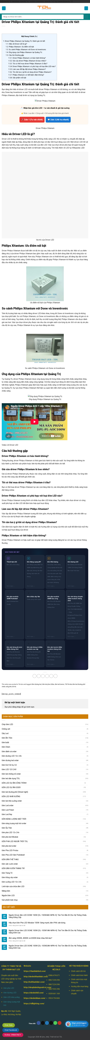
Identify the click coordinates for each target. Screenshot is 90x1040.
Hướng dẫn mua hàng (79, 937)
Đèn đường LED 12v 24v (12, 707)
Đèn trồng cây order (10, 828)
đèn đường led (36, 635)
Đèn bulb (5, 693)
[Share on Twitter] (43, 627)
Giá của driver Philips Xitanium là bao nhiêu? (27, 61)
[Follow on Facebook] (39, 974)
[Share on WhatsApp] (34, 627)
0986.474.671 (54, 926)
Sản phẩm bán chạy (10, 851)
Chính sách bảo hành (79, 926)
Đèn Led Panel (8, 761)
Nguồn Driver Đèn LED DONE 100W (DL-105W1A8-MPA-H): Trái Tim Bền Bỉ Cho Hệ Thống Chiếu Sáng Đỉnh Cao (48, 882)
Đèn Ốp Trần (7, 779)
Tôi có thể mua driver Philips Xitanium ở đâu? (27, 64)
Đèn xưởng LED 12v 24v (12, 833)
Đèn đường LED (10, 943)
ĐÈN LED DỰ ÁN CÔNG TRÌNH (14, 734)
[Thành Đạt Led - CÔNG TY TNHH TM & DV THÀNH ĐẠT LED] (45, 8)
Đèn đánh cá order (9, 702)
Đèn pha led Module (10, 788)
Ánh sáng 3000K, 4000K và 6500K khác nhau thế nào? (30, 889)
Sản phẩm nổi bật (17, 78)
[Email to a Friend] (47, 627)
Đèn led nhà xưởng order (12, 752)
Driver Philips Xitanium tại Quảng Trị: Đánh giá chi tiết (24, 41)
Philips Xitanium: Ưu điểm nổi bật (20, 47)
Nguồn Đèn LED (8, 846)
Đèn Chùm (6, 698)
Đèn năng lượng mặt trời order (14, 774)
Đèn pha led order (9, 797)
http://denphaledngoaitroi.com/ (37, 938)
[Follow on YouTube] (60, 974)
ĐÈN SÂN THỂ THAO (10, 810)
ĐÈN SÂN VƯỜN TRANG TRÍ (13, 819)
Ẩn (36, 36)
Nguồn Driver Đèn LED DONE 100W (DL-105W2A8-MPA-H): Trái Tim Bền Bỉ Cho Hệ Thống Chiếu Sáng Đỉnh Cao (48, 898)
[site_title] (45, 988)
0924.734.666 (54, 949)
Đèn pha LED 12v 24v (10, 783)
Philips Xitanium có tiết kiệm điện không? (26, 75)
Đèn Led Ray (7, 765)
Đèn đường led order (10, 711)
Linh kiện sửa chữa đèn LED (13, 837)
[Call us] (55, 974)
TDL (60, 988)
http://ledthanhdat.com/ (34, 933)
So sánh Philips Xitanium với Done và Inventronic (26, 49)
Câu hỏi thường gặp (15, 55)
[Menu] (4, 8)
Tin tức (21, 635)
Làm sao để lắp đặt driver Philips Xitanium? (27, 69)
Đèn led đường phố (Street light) (15, 743)
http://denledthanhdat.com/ (36, 927)
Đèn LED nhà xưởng (12, 948)
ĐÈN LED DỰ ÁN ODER (11, 738)
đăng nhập (16, 658)
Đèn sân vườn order (10, 815)
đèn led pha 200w (48, 635)
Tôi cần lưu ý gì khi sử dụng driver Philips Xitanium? (30, 72)
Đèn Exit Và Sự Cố (9, 716)
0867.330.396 (54, 931)
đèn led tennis (59, 635)
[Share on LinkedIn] (55, 627)
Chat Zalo (9, 1025)
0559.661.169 (54, 944)
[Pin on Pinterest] (51, 627)
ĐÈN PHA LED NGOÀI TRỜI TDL (15, 792)
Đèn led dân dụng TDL (11, 729)
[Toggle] (87, 734)
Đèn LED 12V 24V (9, 720)
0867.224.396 (54, 935)
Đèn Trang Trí (7, 824)
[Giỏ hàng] (86, 8)
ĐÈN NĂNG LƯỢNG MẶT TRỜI (14, 770)
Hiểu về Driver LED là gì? (16, 44)
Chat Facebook (11, 1030)
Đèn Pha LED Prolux (10, 801)
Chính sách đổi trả (78, 922)
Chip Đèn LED (7, 675)
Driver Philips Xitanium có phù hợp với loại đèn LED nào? (32, 66)
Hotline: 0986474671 (13, 1035)
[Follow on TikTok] (43, 974)
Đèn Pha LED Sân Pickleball (13, 806)
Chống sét (6, 680)
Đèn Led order (7, 756)
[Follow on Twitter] (47, 974)
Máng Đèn (6, 842)
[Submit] (86, 16)
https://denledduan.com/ (34, 949)
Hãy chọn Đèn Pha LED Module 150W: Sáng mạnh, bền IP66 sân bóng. (37, 874)
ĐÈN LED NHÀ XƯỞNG (11, 747)
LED (82, 148)
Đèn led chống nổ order (11, 725)
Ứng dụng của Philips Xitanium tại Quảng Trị (24, 52)
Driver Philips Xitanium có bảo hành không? (27, 58)
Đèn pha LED (9, 939)
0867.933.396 (54, 940)
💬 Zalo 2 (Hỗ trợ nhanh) (58, 120)
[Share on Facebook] (39, 627)
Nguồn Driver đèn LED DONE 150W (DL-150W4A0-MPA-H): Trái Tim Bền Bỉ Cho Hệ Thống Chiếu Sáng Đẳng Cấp (47, 867)
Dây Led (5, 684)
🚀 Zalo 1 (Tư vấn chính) (32, 120)
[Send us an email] (51, 974)
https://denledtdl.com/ (34, 944)
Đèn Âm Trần (7, 689)
